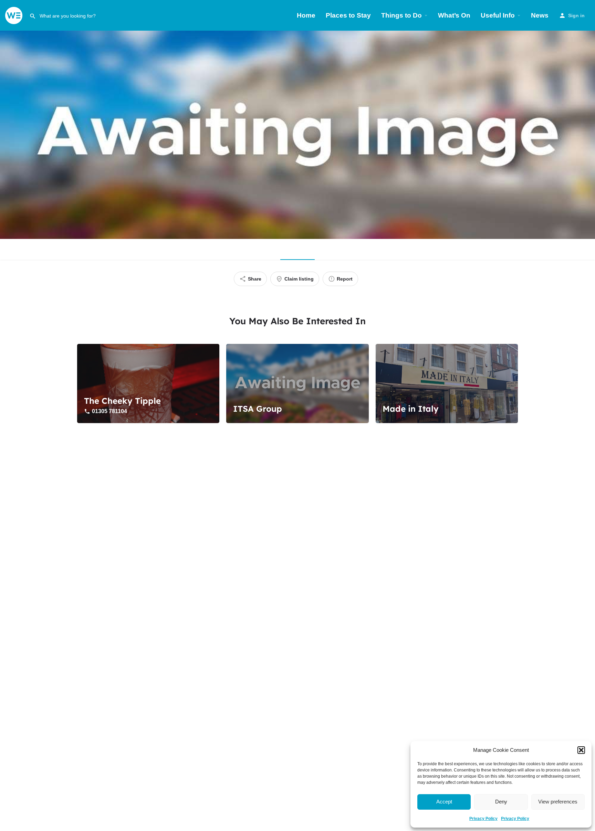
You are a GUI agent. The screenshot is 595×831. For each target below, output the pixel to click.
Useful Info (498, 15)
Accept (444, 801)
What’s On (454, 15)
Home (306, 15)
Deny (501, 801)
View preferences (557, 801)
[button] (581, 750)
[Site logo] (14, 15)
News (540, 15)
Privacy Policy (483, 818)
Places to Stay (348, 15)
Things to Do (401, 15)
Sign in (576, 15)
